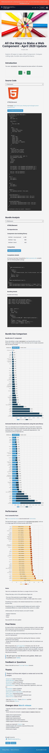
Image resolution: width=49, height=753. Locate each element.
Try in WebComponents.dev (15, 110)
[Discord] (35, 7)
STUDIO (42, 7)
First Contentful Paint (13, 518)
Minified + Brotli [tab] (23, 347)
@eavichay (8, 683)
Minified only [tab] (8, 347)
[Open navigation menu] (47, 7)
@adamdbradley (10, 680)
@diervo (14, 691)
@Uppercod (9, 679)
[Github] (37, 7)
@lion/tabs (14, 699)
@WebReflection (10, 685)
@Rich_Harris (9, 693)
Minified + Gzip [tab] (16, 347)
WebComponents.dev (31, 258)
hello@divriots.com (24, 3)
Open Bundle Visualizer (14, 250)
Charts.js (17, 701)
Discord (21, 665)
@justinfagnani (10, 695)
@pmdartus (19, 691)
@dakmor (24, 699)
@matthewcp (9, 682)
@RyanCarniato (10, 696)
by (4, 8)
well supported (20, 645)
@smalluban (9, 688)
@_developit (9, 690)
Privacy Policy (5, 749)
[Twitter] (33, 7)
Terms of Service (15, 749)
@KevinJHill (9, 691)
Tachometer (32, 518)
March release (25, 705)
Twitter (18, 658)
